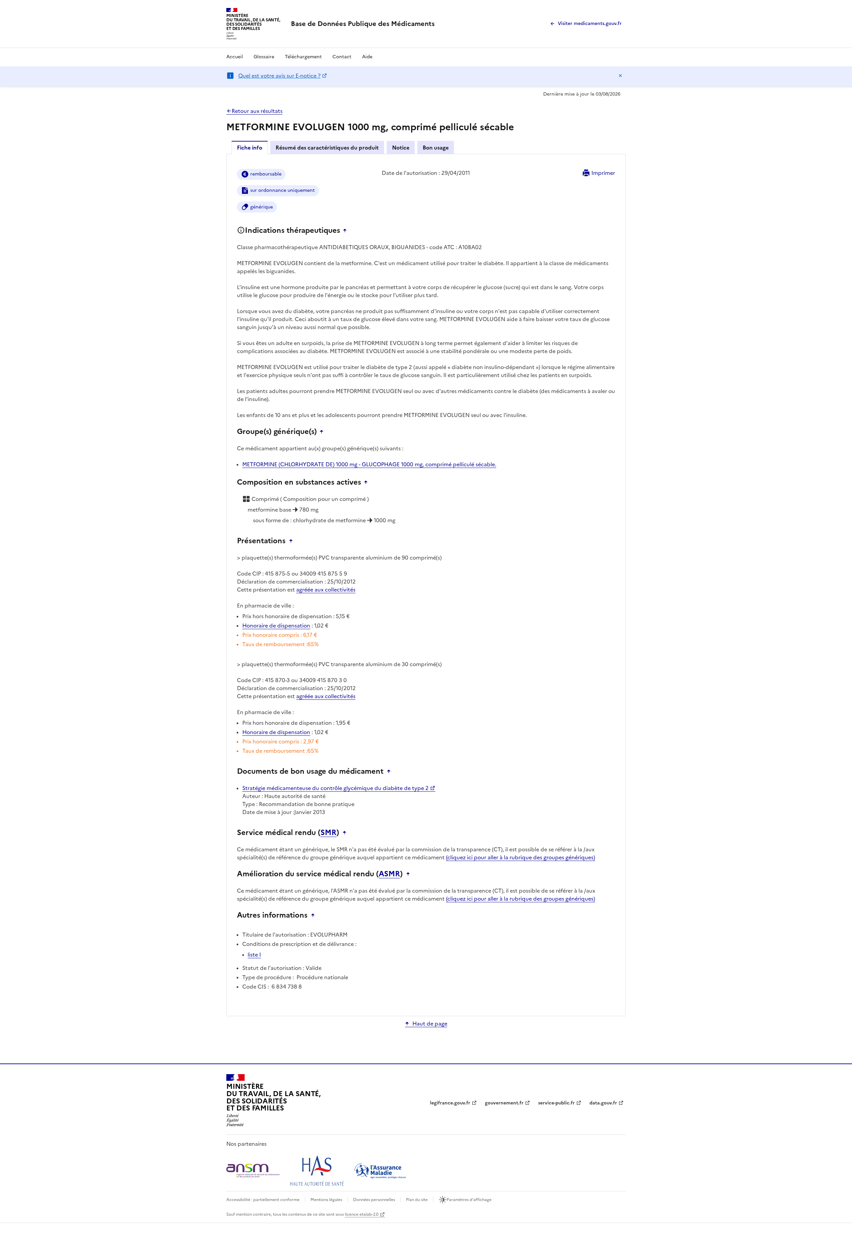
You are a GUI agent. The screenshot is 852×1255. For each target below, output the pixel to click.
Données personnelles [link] (374, 1200)
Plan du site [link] (417, 1200)
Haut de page (429, 1024)
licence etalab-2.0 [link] (361, 1214)
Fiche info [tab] (249, 148)
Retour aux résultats (257, 111)
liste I (254, 955)
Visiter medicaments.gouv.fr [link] (590, 23)
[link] (363, 23)
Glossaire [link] (264, 56)
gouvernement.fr (504, 1102)
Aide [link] (367, 56)
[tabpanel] (426, 584)
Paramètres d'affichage (469, 1200)
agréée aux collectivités (325, 590)
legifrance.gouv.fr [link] (450, 1102)
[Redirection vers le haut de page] (346, 230)
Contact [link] (341, 56)
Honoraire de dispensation (276, 625)
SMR (328, 832)
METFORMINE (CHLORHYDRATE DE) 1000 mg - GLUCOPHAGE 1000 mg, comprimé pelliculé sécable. (369, 464)
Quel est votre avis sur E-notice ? (279, 76)
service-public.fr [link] (556, 1102)
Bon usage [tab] (436, 148)
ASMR (389, 874)
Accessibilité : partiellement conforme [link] (263, 1200)
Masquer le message (620, 75)
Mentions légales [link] (326, 1200)
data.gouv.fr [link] (603, 1102)
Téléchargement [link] (303, 56)
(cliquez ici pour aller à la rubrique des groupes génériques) (520, 857)
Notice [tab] (400, 148)
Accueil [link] (234, 56)
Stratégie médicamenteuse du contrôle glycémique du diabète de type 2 (335, 788)
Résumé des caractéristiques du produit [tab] (327, 148)
